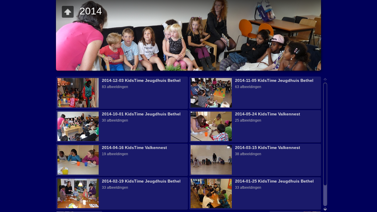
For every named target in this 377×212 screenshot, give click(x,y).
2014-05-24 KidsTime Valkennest (267, 114)
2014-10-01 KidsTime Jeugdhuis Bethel (141, 114)
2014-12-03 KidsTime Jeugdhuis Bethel (141, 80)
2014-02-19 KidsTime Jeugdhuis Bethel (141, 181)
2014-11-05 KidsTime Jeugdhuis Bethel (274, 80)
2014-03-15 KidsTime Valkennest (267, 147)
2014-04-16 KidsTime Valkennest (134, 147)
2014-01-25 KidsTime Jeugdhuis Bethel (274, 181)
